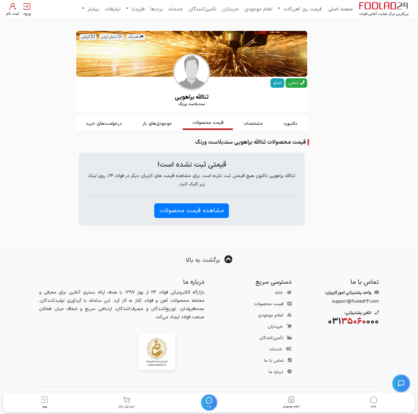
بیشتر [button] (92, 9)
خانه (279, 293)
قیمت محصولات (268, 304)
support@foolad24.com (355, 301)
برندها (156, 9)
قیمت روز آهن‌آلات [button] (302, 9)
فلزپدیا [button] (137, 9)
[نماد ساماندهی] (157, 352)
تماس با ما (274, 360)
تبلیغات (113, 9)
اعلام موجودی (258, 9)
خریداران (230, 9)
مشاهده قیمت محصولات (191, 210)
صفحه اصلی (340, 9)
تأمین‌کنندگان (202, 9)
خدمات (175, 9)
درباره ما (276, 372)
